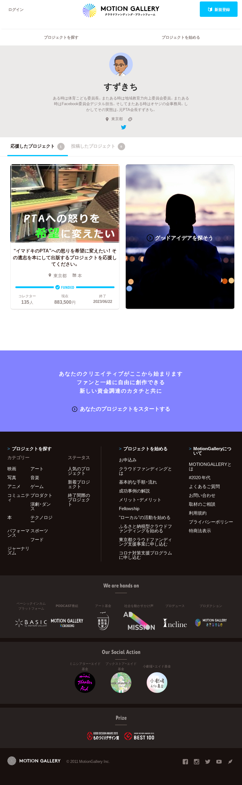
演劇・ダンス (40, 506)
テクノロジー (41, 519)
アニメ (14, 486)
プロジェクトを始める (181, 37)
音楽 (34, 477)
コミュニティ (18, 497)
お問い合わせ (202, 495)
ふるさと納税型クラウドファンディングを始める (145, 528)
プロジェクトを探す (61, 37)
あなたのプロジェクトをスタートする (125, 408)
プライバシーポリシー (211, 521)
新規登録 (222, 9)
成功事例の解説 (134, 490)
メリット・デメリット (140, 499)
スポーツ (39, 530)
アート (37, 468)
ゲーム (37, 486)
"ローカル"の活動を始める (145, 517)
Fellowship (129, 508)
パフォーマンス (18, 532)
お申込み (128, 459)
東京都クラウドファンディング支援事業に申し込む (145, 541)
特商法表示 (200, 530)
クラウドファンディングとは (145, 470)
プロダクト (41, 495)
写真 (11, 477)
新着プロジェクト (79, 484)
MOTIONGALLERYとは (210, 466)
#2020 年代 (199, 477)
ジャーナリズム (18, 550)
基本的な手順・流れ (138, 482)
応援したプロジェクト (36, 146)
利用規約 (198, 513)
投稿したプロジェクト (96, 146)
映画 (11, 468)
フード (37, 539)
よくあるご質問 (204, 486)
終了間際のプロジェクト (79, 499)
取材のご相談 (202, 504)
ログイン (16, 9)
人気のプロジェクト (79, 470)
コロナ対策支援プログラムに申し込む (145, 554)
